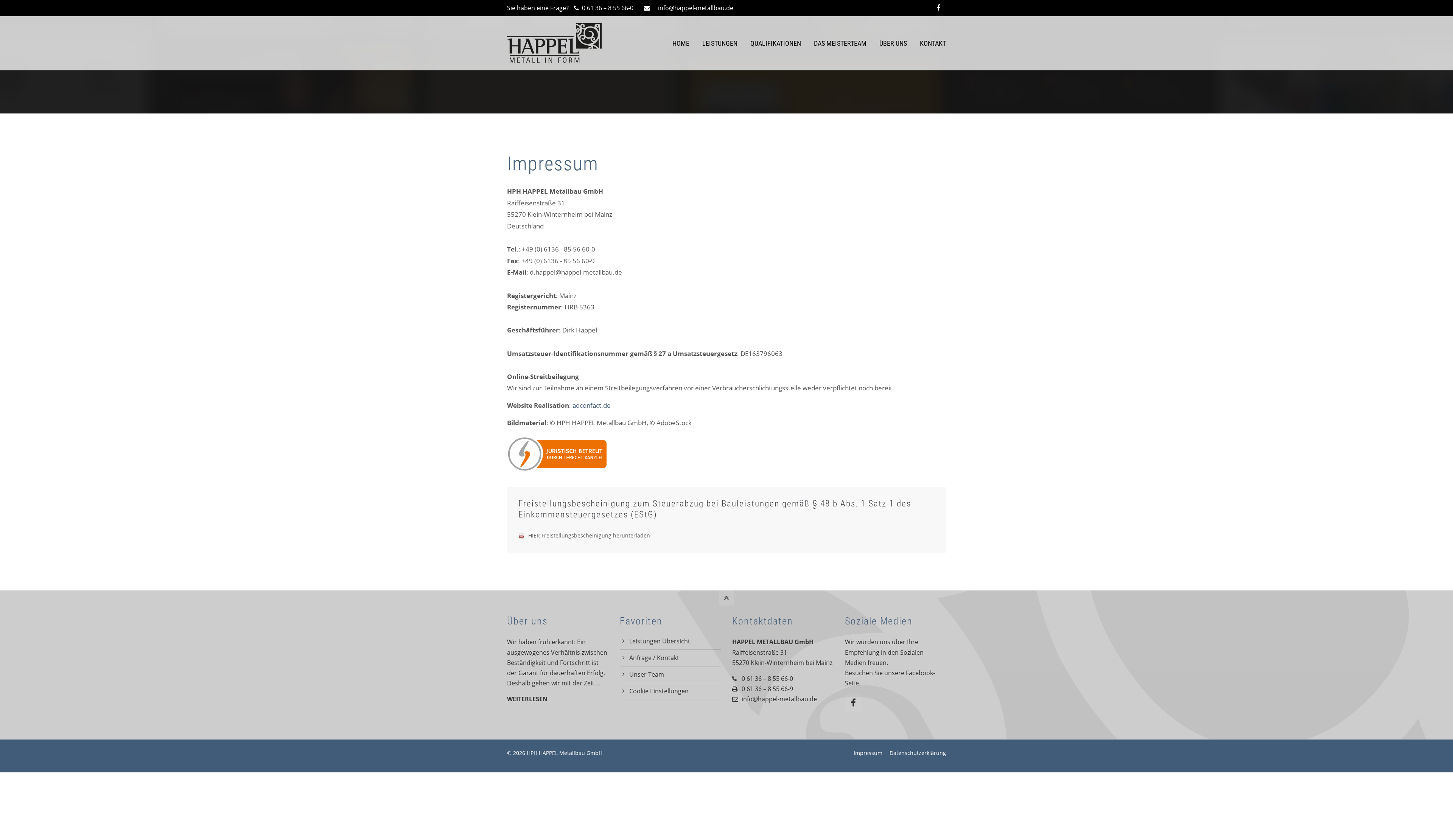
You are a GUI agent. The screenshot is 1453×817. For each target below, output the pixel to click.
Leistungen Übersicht (659, 641)
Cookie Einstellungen (659, 691)
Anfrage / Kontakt (654, 658)
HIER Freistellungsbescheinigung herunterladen (589, 535)
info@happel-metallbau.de (695, 8)
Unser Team (646, 674)
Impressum (868, 752)
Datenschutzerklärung (918, 752)
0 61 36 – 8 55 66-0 (606, 8)
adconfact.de (591, 405)
